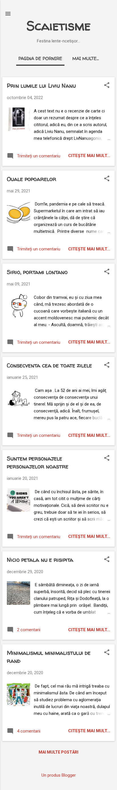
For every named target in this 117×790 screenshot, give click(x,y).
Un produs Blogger (58, 775)
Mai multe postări (58, 752)
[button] (106, 86)
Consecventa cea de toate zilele (49, 365)
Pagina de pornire (40, 58)
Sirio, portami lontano (37, 272)
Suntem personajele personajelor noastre (37, 462)
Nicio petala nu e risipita (40, 559)
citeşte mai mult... (89, 155)
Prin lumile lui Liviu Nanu (41, 85)
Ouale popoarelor (31, 179)
